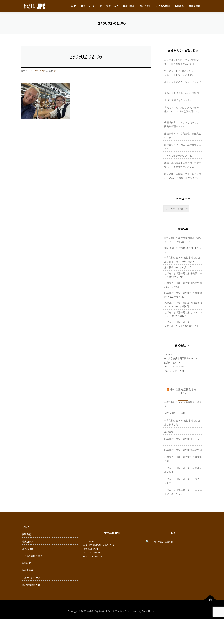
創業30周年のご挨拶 (174, 247)
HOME (73, 6)
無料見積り (194, 6)
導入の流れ (145, 6)
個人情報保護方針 (31, 584)
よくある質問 (163, 6)
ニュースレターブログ (33, 577)
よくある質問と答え (32, 556)
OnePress (125, 611)
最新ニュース (88, 6)
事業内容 (26, 534)
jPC (56, 70)
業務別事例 (129, 6)
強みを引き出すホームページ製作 (181, 93)
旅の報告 (168, 267)
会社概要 (179, 6)
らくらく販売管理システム (178, 155)
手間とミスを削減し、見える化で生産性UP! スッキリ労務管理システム (182, 111)
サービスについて (109, 6)
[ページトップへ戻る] (210, 600)
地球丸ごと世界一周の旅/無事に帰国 (183, 283)
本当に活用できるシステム (178, 100)
